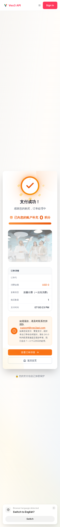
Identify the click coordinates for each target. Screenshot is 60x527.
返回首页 (32, 360)
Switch (30, 518)
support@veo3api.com (32, 327)
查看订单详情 (28, 352)
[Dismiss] (54, 508)
